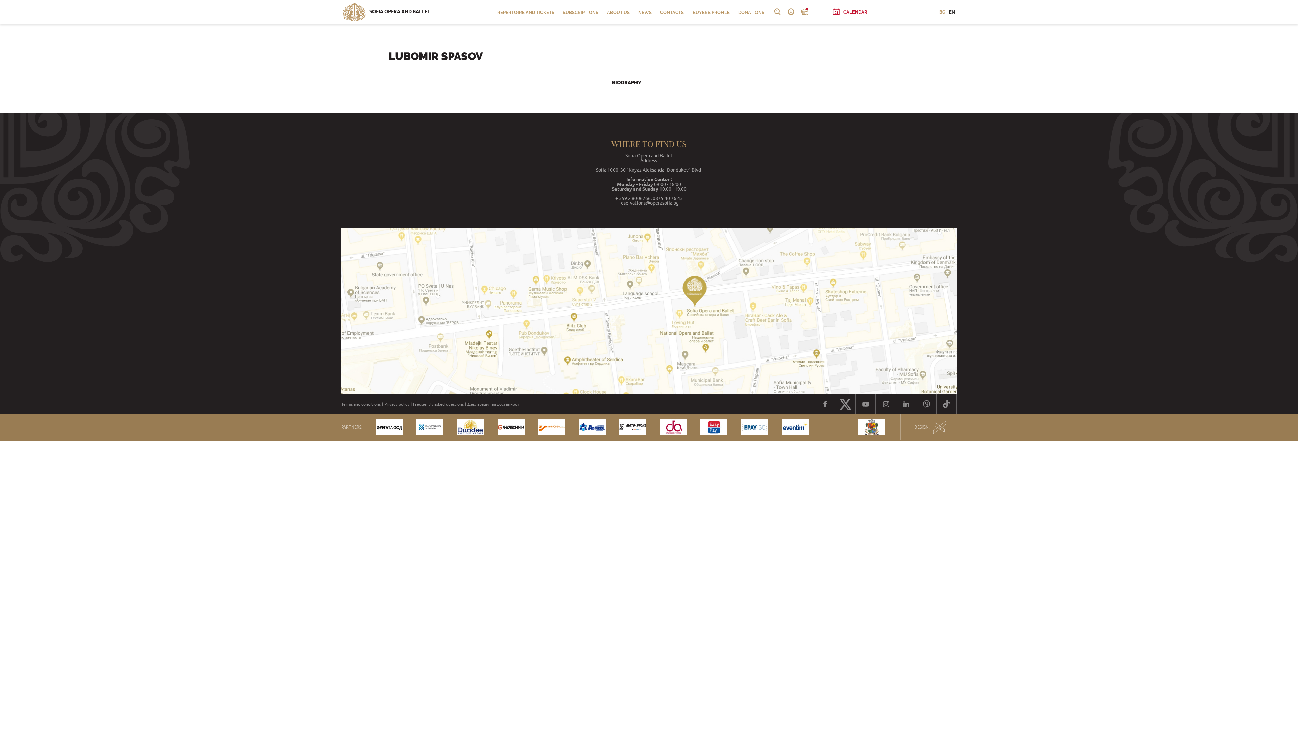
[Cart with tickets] (804, 12)
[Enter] (791, 12)
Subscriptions (580, 12)
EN (952, 12)
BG (942, 12)
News (645, 12)
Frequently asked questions (438, 404)
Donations (751, 12)
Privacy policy (396, 404)
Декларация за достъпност (493, 404)
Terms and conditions (361, 404)
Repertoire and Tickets (525, 12)
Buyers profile (711, 12)
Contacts (672, 12)
